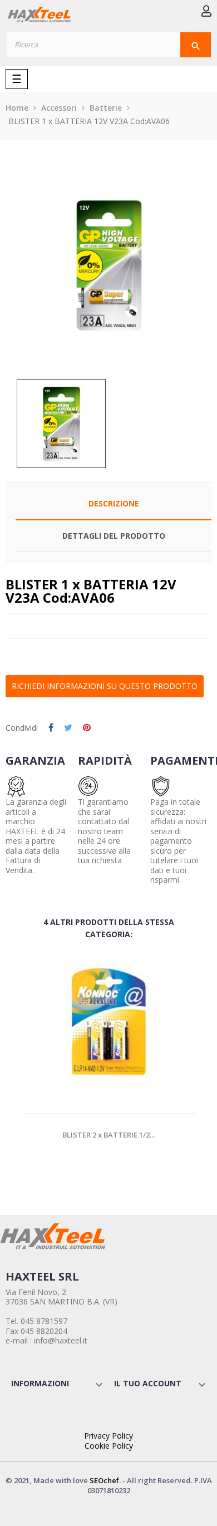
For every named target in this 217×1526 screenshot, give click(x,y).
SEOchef (104, 1480)
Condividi (50, 728)
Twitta (68, 728)
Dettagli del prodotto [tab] (113, 535)
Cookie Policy (109, 1445)
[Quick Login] (206, 12)
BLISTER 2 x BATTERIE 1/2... (108, 1135)
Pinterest (87, 728)
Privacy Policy (108, 1435)
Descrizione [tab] (113, 503)
